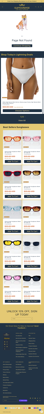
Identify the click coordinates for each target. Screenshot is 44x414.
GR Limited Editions (20, 356)
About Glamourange (7, 364)
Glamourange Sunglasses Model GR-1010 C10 (13, 152)
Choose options (22, 111)
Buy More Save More (33, 348)
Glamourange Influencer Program (21, 373)
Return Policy (31, 343)
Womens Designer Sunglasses (20, 351)
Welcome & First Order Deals (20, 341)
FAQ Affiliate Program (20, 369)
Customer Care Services (34, 356)
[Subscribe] (31, 318)
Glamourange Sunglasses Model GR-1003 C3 (32, 257)
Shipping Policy (32, 340)
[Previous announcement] (2, 1)
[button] (2, 6)
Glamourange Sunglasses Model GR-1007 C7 (32, 187)
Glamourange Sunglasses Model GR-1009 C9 (32, 152)
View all (22, 120)
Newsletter (5, 390)
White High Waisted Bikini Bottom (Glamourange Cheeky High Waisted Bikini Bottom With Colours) (22, 103)
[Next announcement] (42, 1)
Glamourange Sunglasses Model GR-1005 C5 (32, 222)
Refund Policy (6, 380)
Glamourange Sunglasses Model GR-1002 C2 (13, 292)
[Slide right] (25, 117)
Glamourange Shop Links (21, 354)
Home (7, 338)
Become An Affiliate (20, 367)
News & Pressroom (33, 365)
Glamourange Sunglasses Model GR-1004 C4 (13, 257)
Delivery (4, 374)
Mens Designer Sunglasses (21, 347)
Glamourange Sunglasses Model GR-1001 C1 (32, 292)
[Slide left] (19, 117)
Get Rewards (18, 364)
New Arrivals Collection (21, 338)
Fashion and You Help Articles (33, 368)
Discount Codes (32, 351)
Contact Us (5, 387)
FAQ (29, 335)
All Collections (19, 335)
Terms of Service (6, 372)
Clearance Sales (19, 344)
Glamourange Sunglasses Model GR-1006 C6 (13, 222)
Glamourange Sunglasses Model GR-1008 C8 (13, 187)
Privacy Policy (6, 369)
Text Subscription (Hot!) (8, 382)
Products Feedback (33, 346)
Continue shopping (22, 46)
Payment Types (32, 338)
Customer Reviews (33, 353)
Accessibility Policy (7, 367)
